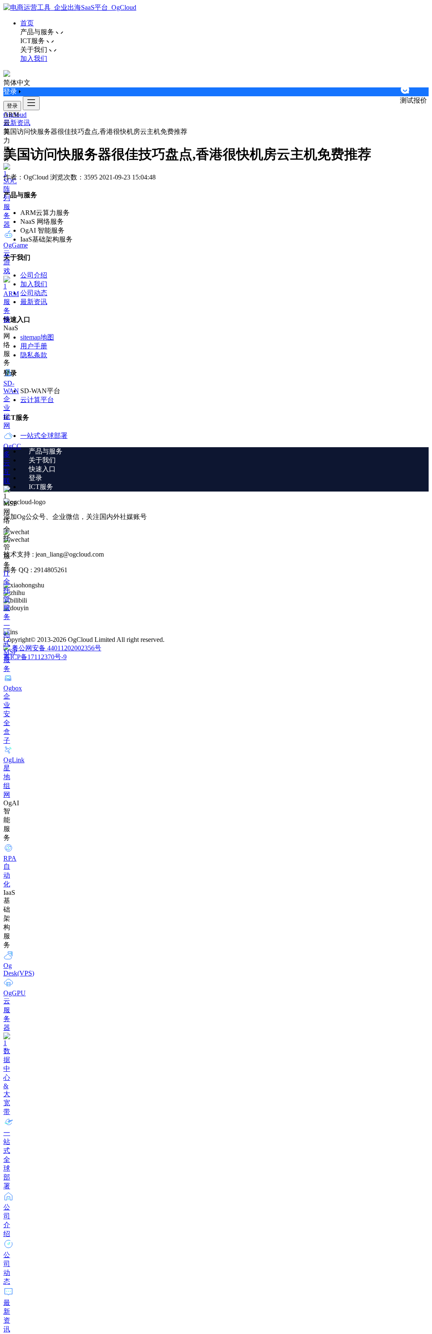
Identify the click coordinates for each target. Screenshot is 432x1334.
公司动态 (33, 292)
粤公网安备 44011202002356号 (56, 648)
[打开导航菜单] (31, 103)
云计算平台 (37, 399)
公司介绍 (33, 275)
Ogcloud (15, 114)
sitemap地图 (37, 337)
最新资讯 (16, 122)
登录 (12, 106)
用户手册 (33, 346)
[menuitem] (224, 451)
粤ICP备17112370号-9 (35, 656)
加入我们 (33, 58)
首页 (27, 23)
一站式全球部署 (44, 435)
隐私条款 (33, 355)
